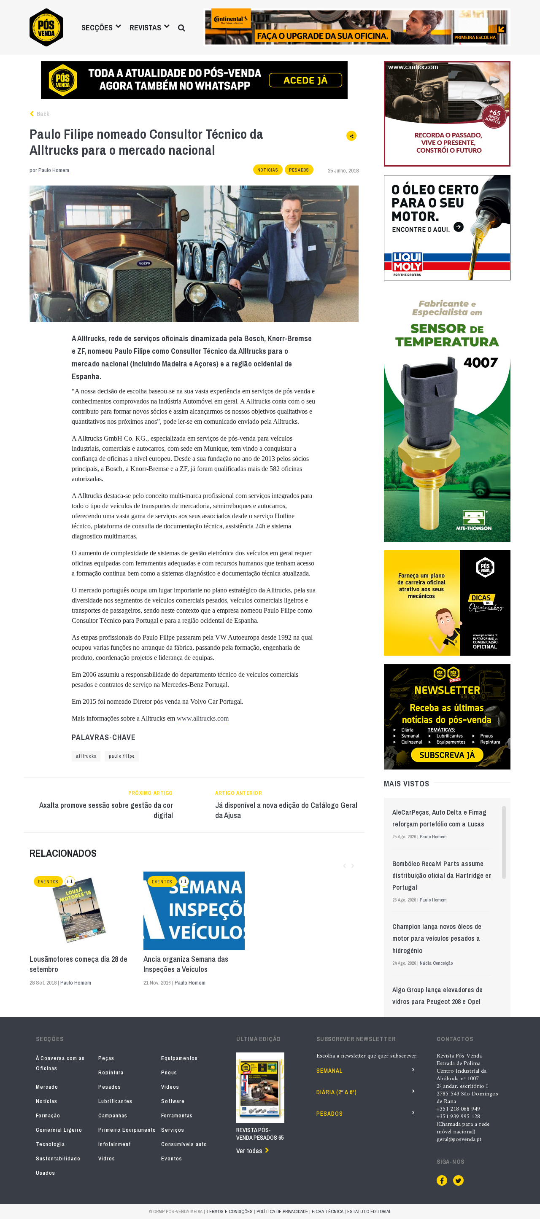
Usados (45, 1172)
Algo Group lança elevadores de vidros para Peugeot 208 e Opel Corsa (437, 1001)
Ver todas (249, 1150)
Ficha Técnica (327, 1211)
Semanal (329, 1070)
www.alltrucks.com (203, 718)
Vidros (106, 1158)
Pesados (299, 170)
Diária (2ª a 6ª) (336, 1092)
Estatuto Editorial (369, 1211)
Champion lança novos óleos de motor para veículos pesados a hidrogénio (436, 938)
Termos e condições (229, 1211)
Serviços (172, 1129)
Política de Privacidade (282, 1211)
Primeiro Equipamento (127, 1129)
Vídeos (170, 1086)
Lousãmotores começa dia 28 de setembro (78, 964)
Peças (106, 1058)
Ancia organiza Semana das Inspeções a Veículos (185, 964)
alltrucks (86, 756)
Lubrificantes (115, 1101)
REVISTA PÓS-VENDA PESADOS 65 (260, 1133)
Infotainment (114, 1144)
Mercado (47, 1086)
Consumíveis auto (184, 1144)
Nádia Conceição (436, 963)
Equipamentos (179, 1058)
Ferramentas (177, 1115)
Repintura (111, 1072)
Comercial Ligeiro (59, 1129)
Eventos (48, 882)
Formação (48, 1115)
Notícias (267, 170)
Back (42, 114)
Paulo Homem (53, 170)
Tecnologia (50, 1144)
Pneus (169, 1072)
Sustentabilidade (58, 1158)
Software (173, 1101)
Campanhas (112, 1115)
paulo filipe (122, 756)
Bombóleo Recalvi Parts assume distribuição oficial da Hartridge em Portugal (443, 875)
